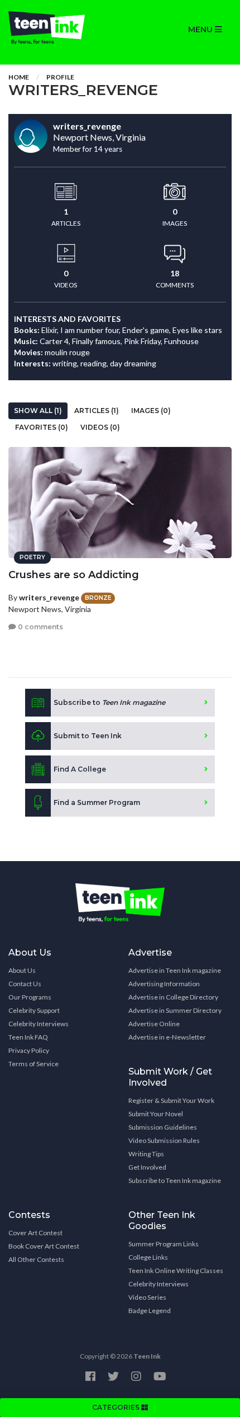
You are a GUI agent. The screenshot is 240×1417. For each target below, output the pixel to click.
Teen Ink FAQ (28, 1037)
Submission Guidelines (162, 1127)
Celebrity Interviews (38, 1024)
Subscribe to (109, 702)
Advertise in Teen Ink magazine (174, 970)
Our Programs (29, 997)
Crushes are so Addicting (73, 575)
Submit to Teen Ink (88, 736)
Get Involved (147, 1167)
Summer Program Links (163, 1244)
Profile (60, 77)
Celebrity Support (34, 1010)
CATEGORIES (116, 1407)
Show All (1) (38, 410)
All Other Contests (36, 1259)
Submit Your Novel (155, 1114)
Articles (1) (96, 410)
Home (18, 77)
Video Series (147, 1297)
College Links (148, 1257)
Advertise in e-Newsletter (167, 1037)
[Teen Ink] (60, 27)
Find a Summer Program (97, 802)
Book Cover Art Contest (43, 1246)
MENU (201, 29)
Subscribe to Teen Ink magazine (174, 1180)
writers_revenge (49, 597)
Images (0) (151, 410)
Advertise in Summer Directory (175, 1010)
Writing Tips (146, 1154)
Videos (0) (100, 427)
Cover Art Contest (35, 1233)
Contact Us (24, 984)
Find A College (80, 769)
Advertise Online (154, 1024)
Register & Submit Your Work (171, 1100)
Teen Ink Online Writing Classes (175, 1270)
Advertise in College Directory (173, 997)
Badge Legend (149, 1310)
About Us (22, 970)
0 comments (39, 627)
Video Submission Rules (164, 1140)
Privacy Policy (28, 1050)
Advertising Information (164, 984)
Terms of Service (33, 1064)
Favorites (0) (41, 427)
